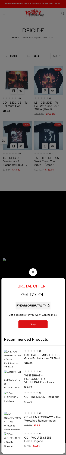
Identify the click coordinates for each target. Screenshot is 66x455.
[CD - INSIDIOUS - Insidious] (13, 400)
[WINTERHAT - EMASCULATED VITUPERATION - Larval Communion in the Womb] (13, 379)
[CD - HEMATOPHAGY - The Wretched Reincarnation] (13, 421)
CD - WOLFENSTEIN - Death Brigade (38, 439)
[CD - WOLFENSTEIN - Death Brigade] (13, 441)
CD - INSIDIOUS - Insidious (41, 396)
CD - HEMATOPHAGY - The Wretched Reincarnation (42, 419)
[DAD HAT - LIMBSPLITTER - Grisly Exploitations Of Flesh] (13, 358)
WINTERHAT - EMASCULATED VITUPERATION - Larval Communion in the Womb (40, 379)
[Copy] (48, 305)
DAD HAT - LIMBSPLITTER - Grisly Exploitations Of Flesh (42, 356)
